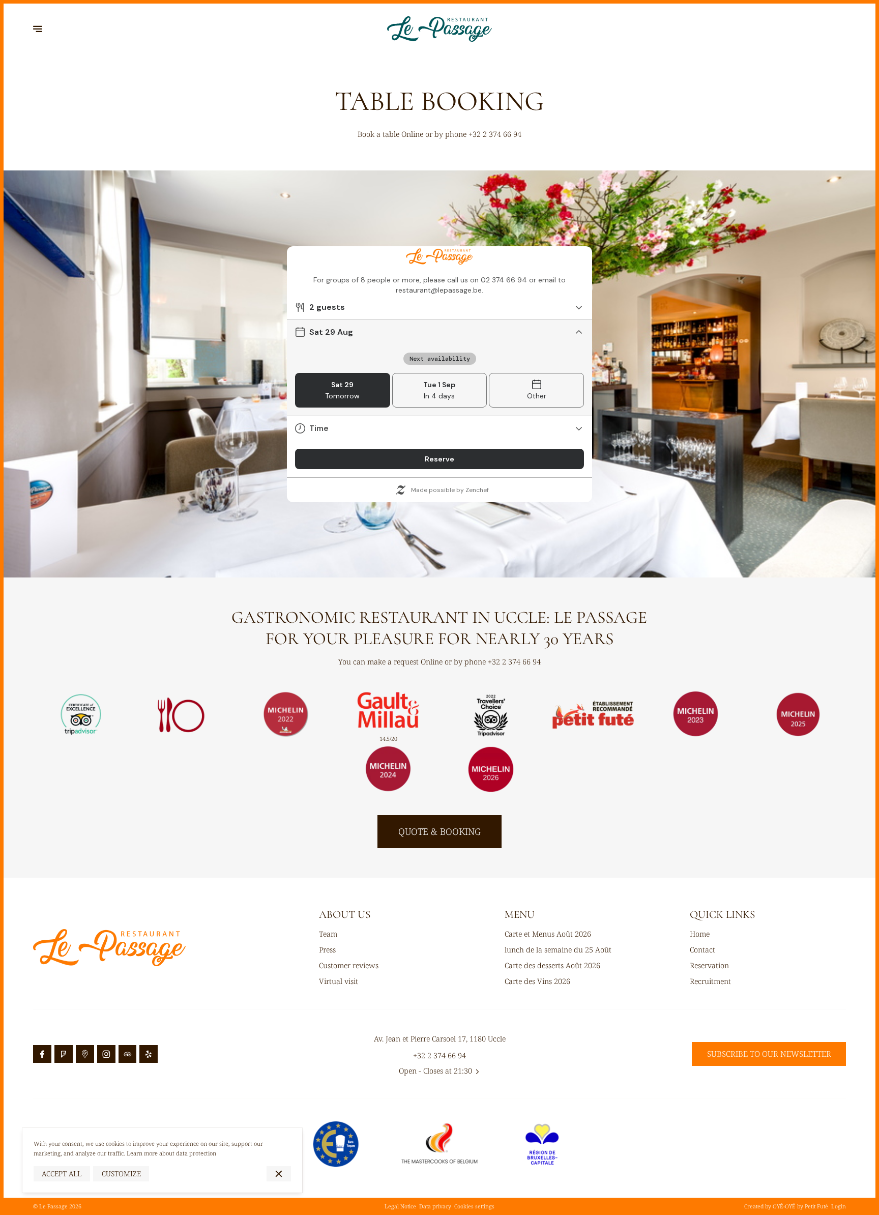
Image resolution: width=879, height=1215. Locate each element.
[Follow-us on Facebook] (42, 1054)
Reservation (709, 965)
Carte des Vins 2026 (537, 981)
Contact (702, 949)
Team (328, 934)
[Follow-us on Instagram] (106, 1054)
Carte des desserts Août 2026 (552, 965)
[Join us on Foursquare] (63, 1054)
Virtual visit (338, 981)
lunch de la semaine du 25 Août (558, 949)
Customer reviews (348, 965)
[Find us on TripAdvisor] (128, 1054)
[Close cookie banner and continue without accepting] (278, 1174)
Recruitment (710, 981)
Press (327, 949)
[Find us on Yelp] (148, 1054)
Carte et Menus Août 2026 (548, 934)
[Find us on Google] (85, 1054)
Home (700, 934)
